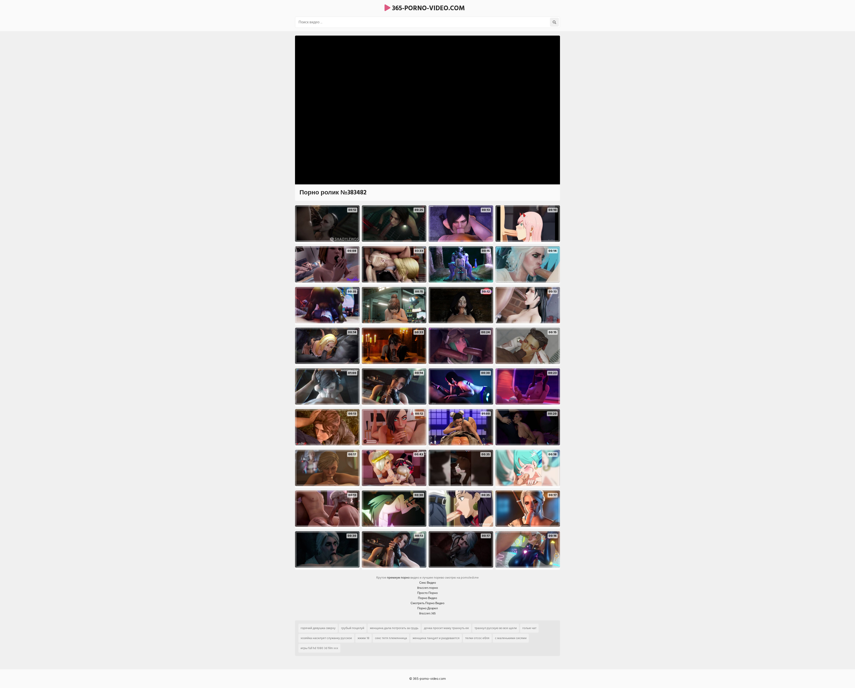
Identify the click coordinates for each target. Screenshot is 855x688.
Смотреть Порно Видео (427, 603)
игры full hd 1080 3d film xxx (319, 648)
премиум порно (398, 577)
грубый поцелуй (352, 628)
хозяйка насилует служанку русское (326, 638)
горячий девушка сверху (318, 628)
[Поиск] (554, 22)
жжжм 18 (363, 638)
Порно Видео (427, 598)
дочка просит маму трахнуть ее (446, 628)
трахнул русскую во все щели (495, 628)
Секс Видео (427, 582)
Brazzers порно (427, 587)
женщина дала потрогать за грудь (394, 628)
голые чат (529, 628)
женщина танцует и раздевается (436, 638)
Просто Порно (427, 592)
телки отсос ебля (477, 638)
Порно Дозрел (427, 608)
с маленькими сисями (511, 638)
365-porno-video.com (427, 8)
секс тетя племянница (391, 638)
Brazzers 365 (427, 613)
